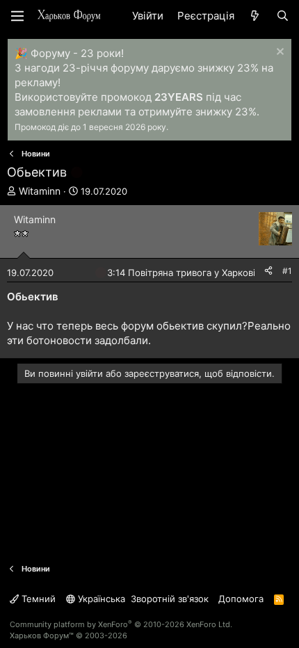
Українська (100, 598)
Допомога (241, 598)
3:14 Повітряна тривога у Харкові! (182, 272)
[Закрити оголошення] (278, 53)
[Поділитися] (268, 272)
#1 (287, 271)
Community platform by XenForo (121, 624)
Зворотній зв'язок (170, 598)
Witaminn (39, 191)
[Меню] (17, 16)
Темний (37, 598)
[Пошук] (282, 16)
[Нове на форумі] (254, 16)
